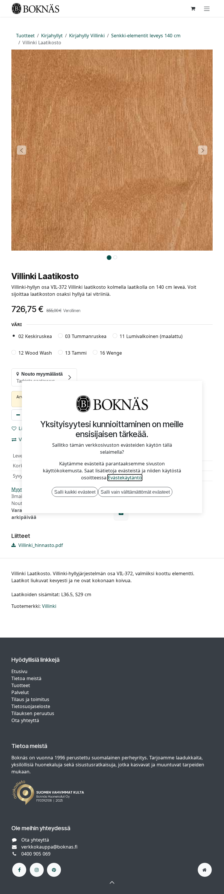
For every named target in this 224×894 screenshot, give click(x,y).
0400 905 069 (35, 854)
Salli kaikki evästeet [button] (74, 492)
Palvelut (20, 692)
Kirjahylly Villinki (87, 35)
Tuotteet (25, 35)
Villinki (49, 606)
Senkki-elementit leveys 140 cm (146, 35)
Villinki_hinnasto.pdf (40, 545)
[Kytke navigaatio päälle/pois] (207, 8)
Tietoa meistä (26, 678)
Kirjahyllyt (52, 35)
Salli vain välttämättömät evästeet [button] (135, 492)
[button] (21, 150)
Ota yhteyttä (25, 720)
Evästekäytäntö (125, 478)
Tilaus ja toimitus (30, 699)
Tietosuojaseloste (31, 706)
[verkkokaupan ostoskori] (193, 8)
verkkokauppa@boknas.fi (49, 847)
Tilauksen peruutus (32, 713)
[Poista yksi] (18, 414)
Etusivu (19, 671)
